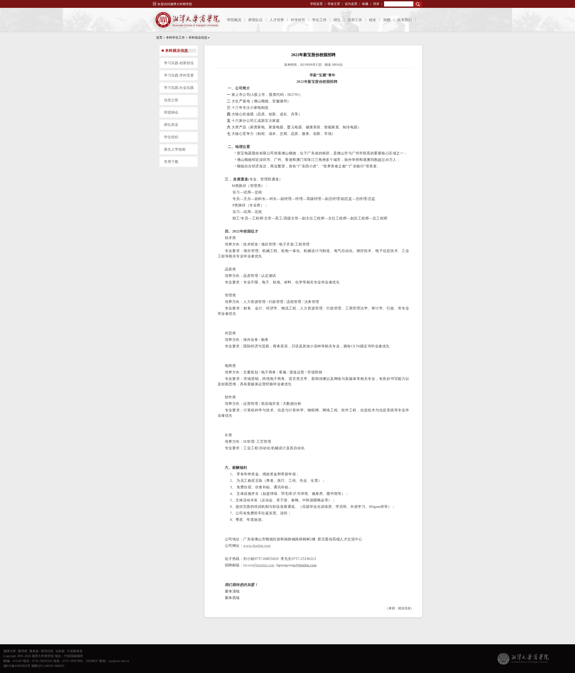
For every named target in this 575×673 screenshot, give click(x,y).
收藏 (365, 4)
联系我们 (404, 20)
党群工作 (355, 20)
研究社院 (47, 651)
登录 (376, 4)
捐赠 (386, 20)
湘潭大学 (9, 651)
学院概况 (234, 20)
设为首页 (351, 4)
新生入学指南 (175, 149)
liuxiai (258, 565)
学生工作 (319, 20)
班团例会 (171, 112)
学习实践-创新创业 (179, 63)
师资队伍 (255, 20)
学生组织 (171, 137)
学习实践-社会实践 (179, 88)
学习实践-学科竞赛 (179, 75)
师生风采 (171, 125)
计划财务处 (75, 651)
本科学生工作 (175, 37)
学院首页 (316, 4)
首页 (159, 37)
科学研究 (298, 20)
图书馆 (22, 651)
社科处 (60, 651)
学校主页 (333, 4)
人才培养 (277, 20)
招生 (337, 20)
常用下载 (171, 162)
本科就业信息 (197, 37)
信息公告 (171, 100)
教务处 (34, 651)
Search (417, 4)
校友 (372, 20)
